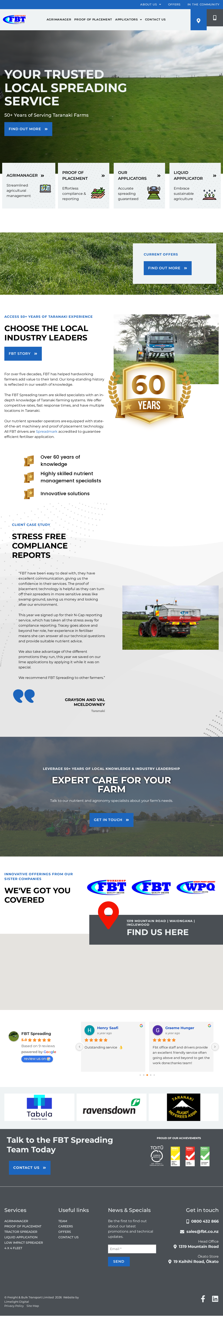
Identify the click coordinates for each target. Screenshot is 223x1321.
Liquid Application (20, 1244)
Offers (174, 4)
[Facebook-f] (202, 1305)
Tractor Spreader (20, 1238)
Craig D (170, 1029)
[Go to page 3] (151, 1076)
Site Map (33, 1312)
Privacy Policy (14, 1312)
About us (148, 4)
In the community (204, 4)
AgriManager (59, 19)
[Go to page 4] (154, 1076)
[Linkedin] (215, 1305)
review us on (35, 1060)
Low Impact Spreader (23, 1249)
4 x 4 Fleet (13, 1254)
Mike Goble (105, 1029)
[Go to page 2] (147, 1076)
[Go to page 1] (143, 1076)
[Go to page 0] (140, 1076)
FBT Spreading (36, 1035)
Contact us (155, 19)
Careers (65, 1233)
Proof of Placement (93, 19)
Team (62, 1227)
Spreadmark (46, 431)
